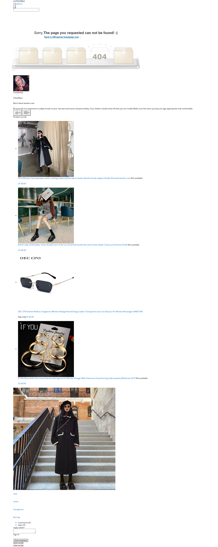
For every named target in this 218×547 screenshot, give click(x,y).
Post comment (21, 540)
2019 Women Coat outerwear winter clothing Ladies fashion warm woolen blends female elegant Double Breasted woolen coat (74, 178)
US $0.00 (22, 183)
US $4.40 (30, 316)
